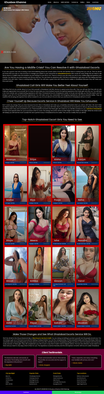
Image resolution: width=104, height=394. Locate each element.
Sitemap (66, 389)
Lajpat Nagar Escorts (82, 384)
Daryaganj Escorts (57, 384)
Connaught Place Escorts (59, 382)
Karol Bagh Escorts (33, 380)
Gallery (82, 2)
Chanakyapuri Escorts (34, 376)
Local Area (95, 2)
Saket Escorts (56, 380)
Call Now (26, 392)
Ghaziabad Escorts (64, 73)
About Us (8, 376)
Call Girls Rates (9, 380)
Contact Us (8, 378)
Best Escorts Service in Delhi (42, 338)
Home (49, 2)
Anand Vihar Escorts (82, 380)
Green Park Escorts (81, 382)
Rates (88, 2)
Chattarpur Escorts (34, 378)
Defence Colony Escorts (83, 376)
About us (56, 2)
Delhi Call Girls (65, 2)
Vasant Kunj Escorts (58, 378)
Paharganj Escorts (57, 376)
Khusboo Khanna (15, 2)
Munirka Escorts (33, 384)
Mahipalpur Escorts (34, 382)
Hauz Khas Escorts (81, 378)
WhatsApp (78, 392)
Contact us (74, 2)
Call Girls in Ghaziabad (94, 109)
